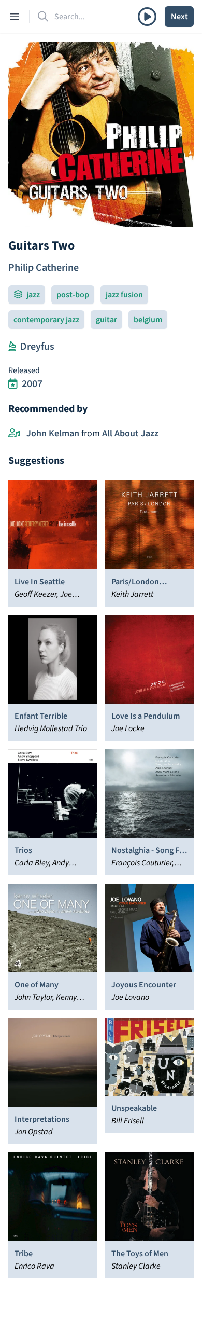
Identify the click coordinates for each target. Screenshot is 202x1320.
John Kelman (52, 433)
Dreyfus (37, 346)
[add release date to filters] (13, 384)
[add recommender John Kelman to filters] (14, 434)
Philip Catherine (43, 267)
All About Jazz (130, 433)
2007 (32, 384)
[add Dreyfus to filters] (12, 346)
